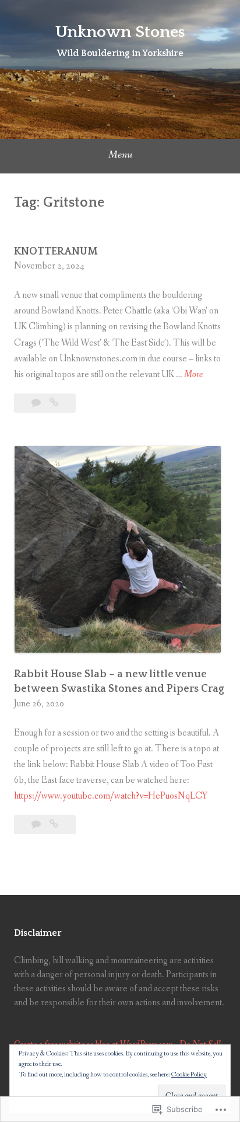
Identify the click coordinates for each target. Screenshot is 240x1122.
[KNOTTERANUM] (54, 403)
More (193, 374)
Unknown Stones (120, 32)
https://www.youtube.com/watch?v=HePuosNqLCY (110, 796)
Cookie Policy (189, 1074)
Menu (120, 155)
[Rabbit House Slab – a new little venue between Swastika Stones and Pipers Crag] (54, 824)
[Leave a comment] (37, 403)
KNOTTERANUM (56, 251)
